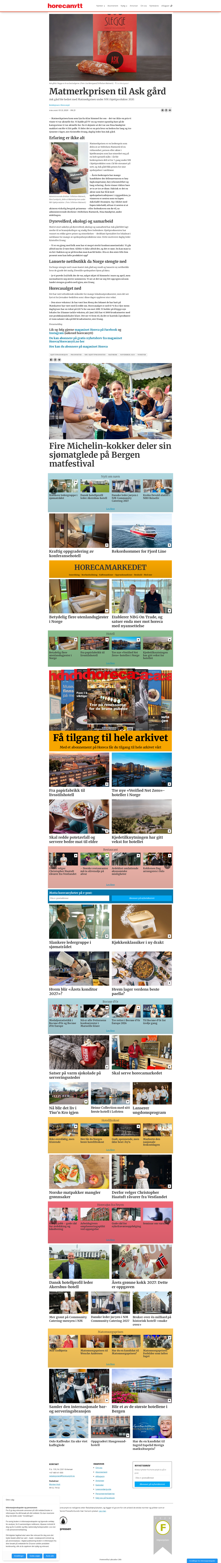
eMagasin (165, 5)
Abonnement (113, 5)
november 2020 (127, 355)
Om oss (144, 5)
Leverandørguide (103, 1489)
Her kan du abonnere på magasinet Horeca (78, 346)
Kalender (100, 1485)
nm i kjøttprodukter (94, 355)
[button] (53, 491)
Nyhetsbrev (154, 5)
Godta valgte (35, 1556)
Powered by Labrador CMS (110, 1560)
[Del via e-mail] (170, 110)
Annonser (134, 5)
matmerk (112, 355)
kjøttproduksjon (59, 355)
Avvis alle (50, 1556)
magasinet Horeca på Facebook (96, 329)
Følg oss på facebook (105, 1498)
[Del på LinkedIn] (166, 110)
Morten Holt (54, 1484)
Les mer (102, 1511)
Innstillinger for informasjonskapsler (202, 1561)
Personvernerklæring (105, 1493)
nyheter (142, 355)
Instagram (56, 333)
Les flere (110, 509)
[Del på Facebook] (162, 110)
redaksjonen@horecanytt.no (62, 1476)
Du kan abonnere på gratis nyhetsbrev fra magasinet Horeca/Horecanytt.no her (85, 339)
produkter (76, 355)
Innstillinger (19, 1556)
